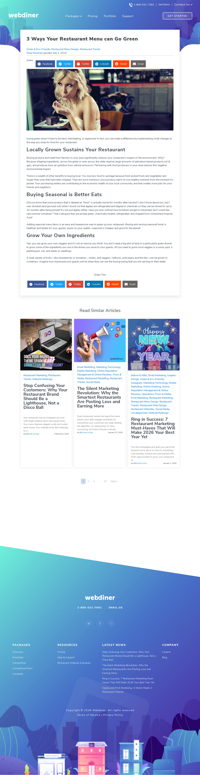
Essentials (17, 657)
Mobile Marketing (86, 371)
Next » (114, 481)
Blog (164, 657)
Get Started (177, 16)
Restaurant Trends (90, 49)
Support (127, 16)
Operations (148, 394)
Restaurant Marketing (35, 375)
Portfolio (110, 16)
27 (105, 481)
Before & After (139, 375)
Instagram (136, 383)
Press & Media (163, 394)
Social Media (93, 382)
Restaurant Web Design (153, 405)
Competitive (19, 663)
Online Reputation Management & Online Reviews (150, 390)
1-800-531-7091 (143, 4)
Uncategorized (139, 413)
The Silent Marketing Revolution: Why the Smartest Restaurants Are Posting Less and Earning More (99, 397)
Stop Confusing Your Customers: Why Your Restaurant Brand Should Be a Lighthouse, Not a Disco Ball (45, 396)
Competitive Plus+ (22, 668)
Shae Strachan (34, 53)
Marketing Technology (108, 367)
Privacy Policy (113, 715)
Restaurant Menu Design (65, 49)
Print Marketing (139, 398)
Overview (17, 652)
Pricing (93, 16)
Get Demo (164, 4)
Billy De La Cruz (32, 434)
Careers (166, 652)
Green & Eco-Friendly (38, 49)
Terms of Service (88, 715)
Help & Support (66, 657)
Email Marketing (86, 367)
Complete (17, 673)
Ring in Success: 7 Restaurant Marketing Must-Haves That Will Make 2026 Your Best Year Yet (153, 428)
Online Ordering (152, 386)
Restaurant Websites (142, 409)
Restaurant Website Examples (74, 663)
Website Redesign (42, 379)
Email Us (115, 607)
